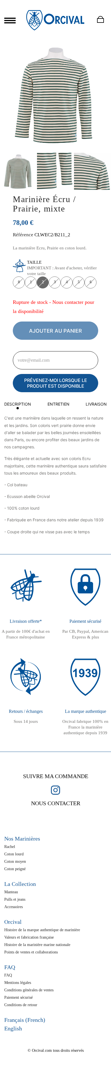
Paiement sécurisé (18, 997)
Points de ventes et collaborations (31, 952)
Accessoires (13, 907)
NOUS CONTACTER (55, 803)
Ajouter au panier (55, 331)
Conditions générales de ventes (29, 990)
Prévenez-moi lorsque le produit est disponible (55, 383)
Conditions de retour (20, 1005)
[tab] (17, 405)
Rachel (9, 847)
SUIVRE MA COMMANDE (55, 776)
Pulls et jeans (14, 899)
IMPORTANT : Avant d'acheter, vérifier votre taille (62, 268)
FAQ (8, 975)
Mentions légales (17, 983)
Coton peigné (15, 869)
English (13, 1028)
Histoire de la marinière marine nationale (37, 945)
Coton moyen (15, 861)
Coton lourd (14, 854)
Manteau (11, 892)
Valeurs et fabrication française (29, 937)
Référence (23, 234)
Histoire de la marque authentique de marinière (42, 930)
